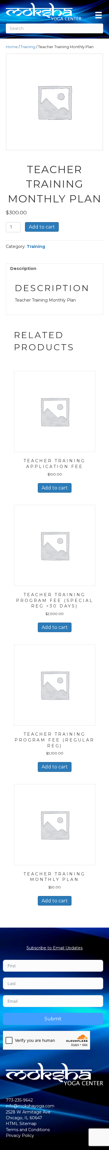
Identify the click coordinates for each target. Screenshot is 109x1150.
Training (28, 47)
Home (12, 47)
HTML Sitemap (21, 1123)
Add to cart (42, 227)
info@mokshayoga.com (30, 1106)
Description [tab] (23, 268)
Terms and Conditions (28, 1129)
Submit (53, 1019)
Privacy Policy (20, 1135)
